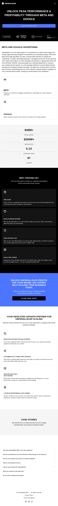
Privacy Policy (29, 495)
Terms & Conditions (29, 498)
